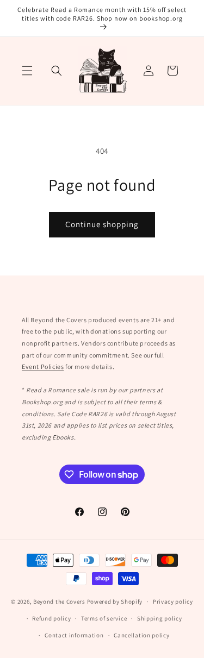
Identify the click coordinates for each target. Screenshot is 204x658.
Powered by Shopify (115, 601)
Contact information (74, 635)
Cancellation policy (141, 635)
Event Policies (43, 366)
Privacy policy (173, 601)
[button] (27, 71)
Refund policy (51, 618)
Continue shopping (102, 224)
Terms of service (104, 618)
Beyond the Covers (59, 601)
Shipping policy (159, 618)
